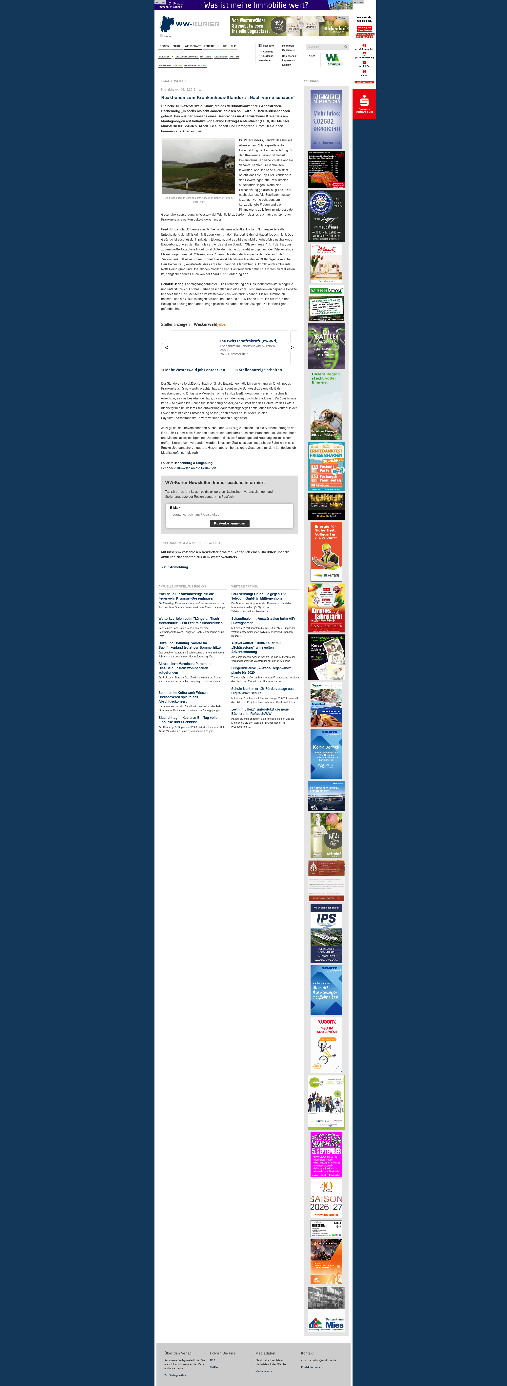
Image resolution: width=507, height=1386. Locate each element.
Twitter (214, 1367)
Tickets (311, 55)
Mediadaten (288, 50)
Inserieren (288, 45)
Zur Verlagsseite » (175, 1375)
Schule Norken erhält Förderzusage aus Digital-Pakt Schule (262, 690)
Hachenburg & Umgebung (193, 462)
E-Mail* (175, 507)
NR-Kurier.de (266, 56)
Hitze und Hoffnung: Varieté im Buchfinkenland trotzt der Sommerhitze (189, 645)
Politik (177, 46)
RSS (212, 1360)
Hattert (179, 80)
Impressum (288, 60)
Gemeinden (221, 56)
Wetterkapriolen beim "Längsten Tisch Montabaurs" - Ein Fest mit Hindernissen (190, 620)
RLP (233, 46)
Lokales (165, 56)
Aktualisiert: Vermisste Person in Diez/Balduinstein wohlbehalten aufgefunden (184, 668)
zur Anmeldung (176, 567)
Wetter (234, 56)
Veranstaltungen (187, 56)
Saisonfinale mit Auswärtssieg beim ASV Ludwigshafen (263, 620)
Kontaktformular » (312, 1367)
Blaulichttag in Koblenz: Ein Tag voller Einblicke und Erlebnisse (188, 719)
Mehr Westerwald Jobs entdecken (195, 369)
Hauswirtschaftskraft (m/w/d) (247, 341)
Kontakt (286, 64)
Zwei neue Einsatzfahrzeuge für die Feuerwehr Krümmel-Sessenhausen (186, 596)
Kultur (222, 46)
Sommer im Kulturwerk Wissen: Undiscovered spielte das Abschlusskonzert (183, 697)
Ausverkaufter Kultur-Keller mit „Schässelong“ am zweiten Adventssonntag (256, 647)
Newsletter (265, 60)
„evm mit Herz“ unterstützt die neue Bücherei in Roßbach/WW (260, 711)
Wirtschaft (192, 46)
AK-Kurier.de (266, 51)
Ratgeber (206, 56)
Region (164, 46)
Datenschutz (289, 56)
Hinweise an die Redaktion (196, 468)
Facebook (268, 45)
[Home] (161, 35)
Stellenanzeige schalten (260, 369)
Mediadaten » (263, 1371)
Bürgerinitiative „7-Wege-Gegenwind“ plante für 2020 (261, 670)
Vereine (209, 46)
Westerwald (170, 65)
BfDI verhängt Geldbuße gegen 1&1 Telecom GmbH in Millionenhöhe (259, 596)
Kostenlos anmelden (229, 523)
